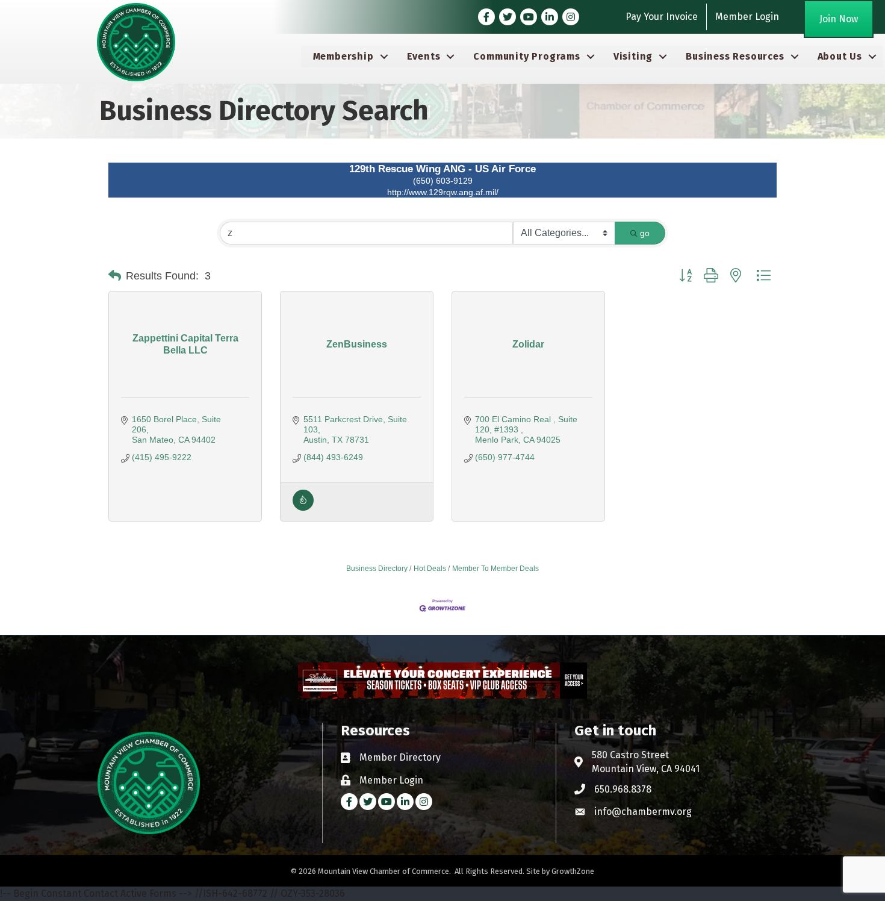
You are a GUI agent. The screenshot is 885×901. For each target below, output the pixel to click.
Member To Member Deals (495, 568)
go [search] (645, 233)
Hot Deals (430, 568)
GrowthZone (572, 871)
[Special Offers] (303, 508)
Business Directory (377, 568)
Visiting (633, 56)
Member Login (747, 16)
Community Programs (526, 56)
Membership (343, 56)
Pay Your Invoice (662, 16)
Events (424, 56)
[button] (114, 275)
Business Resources (735, 56)
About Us (840, 56)
